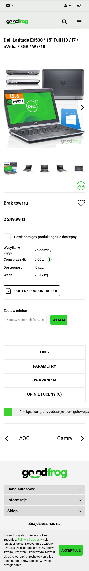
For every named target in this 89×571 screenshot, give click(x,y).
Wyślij (59, 320)
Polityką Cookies (28, 539)
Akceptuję (71, 550)
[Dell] (81, 186)
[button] (44, 489)
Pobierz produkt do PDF (36, 291)
